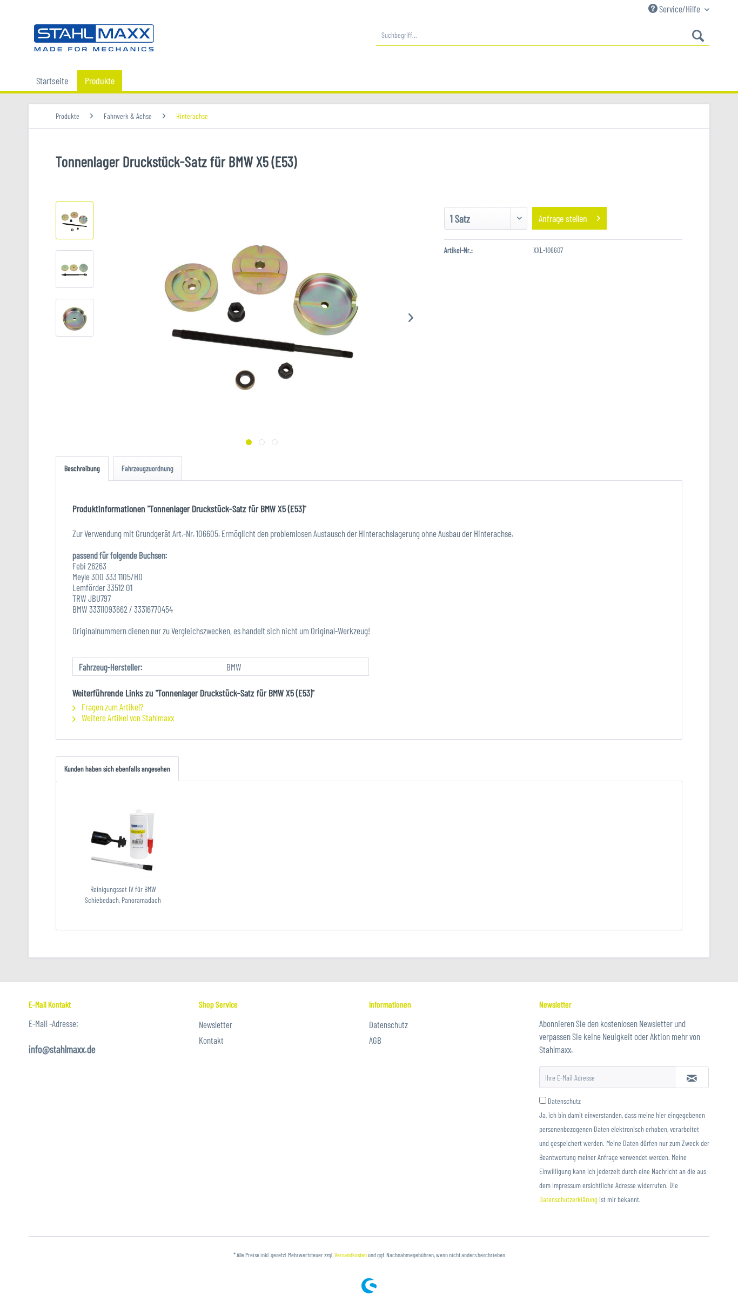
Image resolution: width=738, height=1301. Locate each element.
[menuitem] (542, 35)
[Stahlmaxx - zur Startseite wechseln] (94, 37)
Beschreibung (82, 468)
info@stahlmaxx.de (62, 1049)
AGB (375, 1040)
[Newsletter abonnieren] (692, 1077)
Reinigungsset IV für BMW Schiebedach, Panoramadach (123, 894)
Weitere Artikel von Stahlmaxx (127, 717)
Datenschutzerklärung (568, 1199)
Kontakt (211, 1040)
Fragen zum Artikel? (111, 706)
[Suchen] (698, 35)
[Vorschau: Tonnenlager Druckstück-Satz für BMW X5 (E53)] (74, 220)
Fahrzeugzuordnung (147, 468)
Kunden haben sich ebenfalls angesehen (117, 768)
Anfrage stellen (563, 218)
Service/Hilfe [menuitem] (680, 8)
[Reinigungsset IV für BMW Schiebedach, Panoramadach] (123, 840)
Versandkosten (350, 1254)
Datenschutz (388, 1024)
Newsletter (215, 1024)
